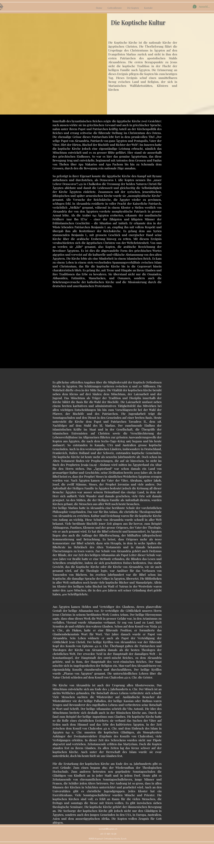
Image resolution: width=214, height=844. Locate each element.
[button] (194, 6)
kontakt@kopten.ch (108, 828)
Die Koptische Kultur (138, 22)
